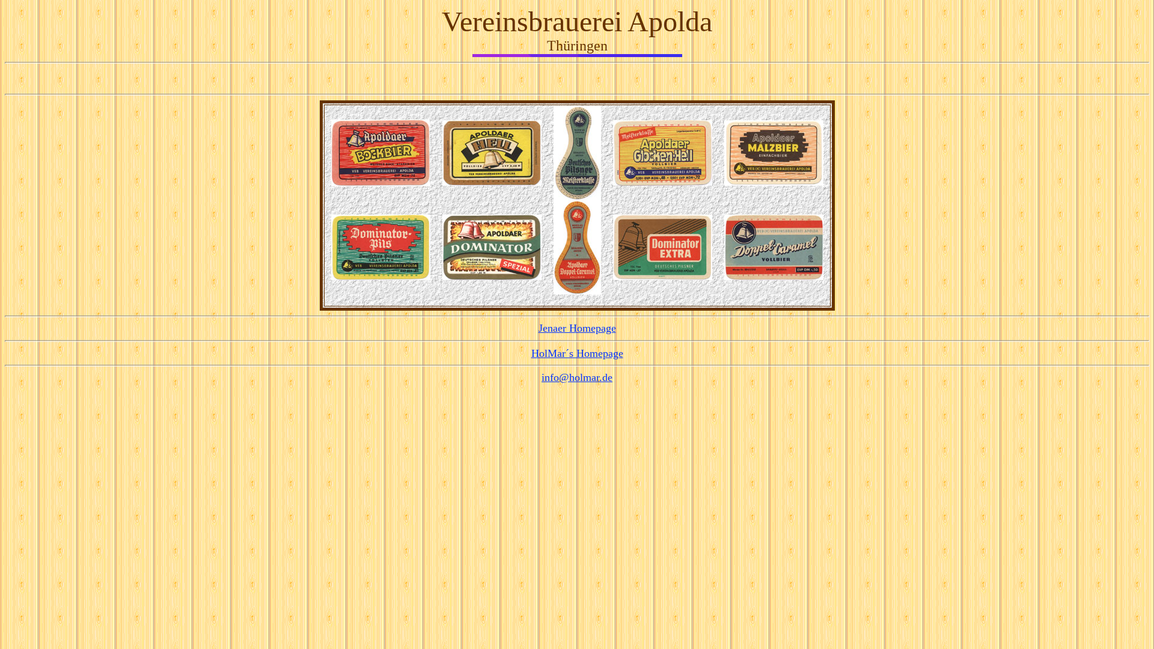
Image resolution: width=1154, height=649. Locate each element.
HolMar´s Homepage (577, 353)
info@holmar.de (577, 377)
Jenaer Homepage (577, 328)
